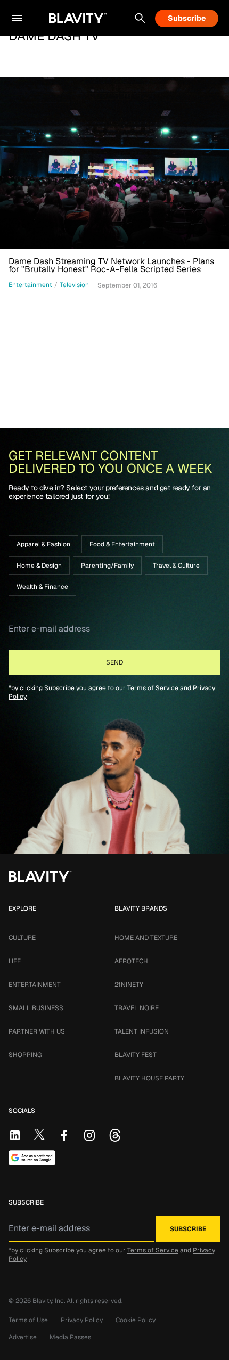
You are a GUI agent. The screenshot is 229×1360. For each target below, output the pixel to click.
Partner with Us (37, 1031)
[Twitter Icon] (39, 1134)
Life (15, 961)
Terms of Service (152, 688)
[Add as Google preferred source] (32, 1157)
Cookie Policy (136, 1320)
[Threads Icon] (115, 1135)
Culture (22, 937)
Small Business (36, 1008)
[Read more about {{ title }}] (114, 163)
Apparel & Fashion (43, 544)
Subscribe (187, 18)
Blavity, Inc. (49, 1301)
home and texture (145, 937)
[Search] (140, 18)
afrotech (131, 961)
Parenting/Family (107, 565)
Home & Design (39, 565)
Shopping (25, 1055)
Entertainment (35, 984)
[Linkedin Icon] (15, 1135)
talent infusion (141, 1031)
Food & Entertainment (122, 544)
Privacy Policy (82, 1320)
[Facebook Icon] (64, 1135)
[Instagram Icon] (89, 1135)
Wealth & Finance (42, 587)
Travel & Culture (176, 565)
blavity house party (149, 1078)
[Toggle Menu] (17, 18)
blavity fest (135, 1055)
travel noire (136, 1008)
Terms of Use (28, 1320)
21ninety (128, 984)
